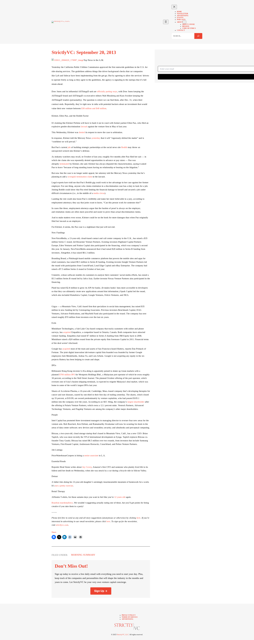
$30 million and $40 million (93, 108)
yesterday (96, 138)
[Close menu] (174, 7)
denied (82, 132)
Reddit (124, 147)
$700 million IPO (67, 374)
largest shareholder (136, 402)
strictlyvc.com (62, 525)
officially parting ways (107, 91)
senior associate (91, 455)
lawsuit (84, 126)
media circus (99, 193)
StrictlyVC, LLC (123, 635)
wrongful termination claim (80, 177)
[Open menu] (165, 22)
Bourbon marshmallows (62, 503)
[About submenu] (184, 22)
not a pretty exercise (64, 486)
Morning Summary (83, 554)
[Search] (198, 36)
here (138, 518)
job (69, 147)
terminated (64, 164)
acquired (67, 332)
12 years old (119, 497)
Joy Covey (87, 467)
